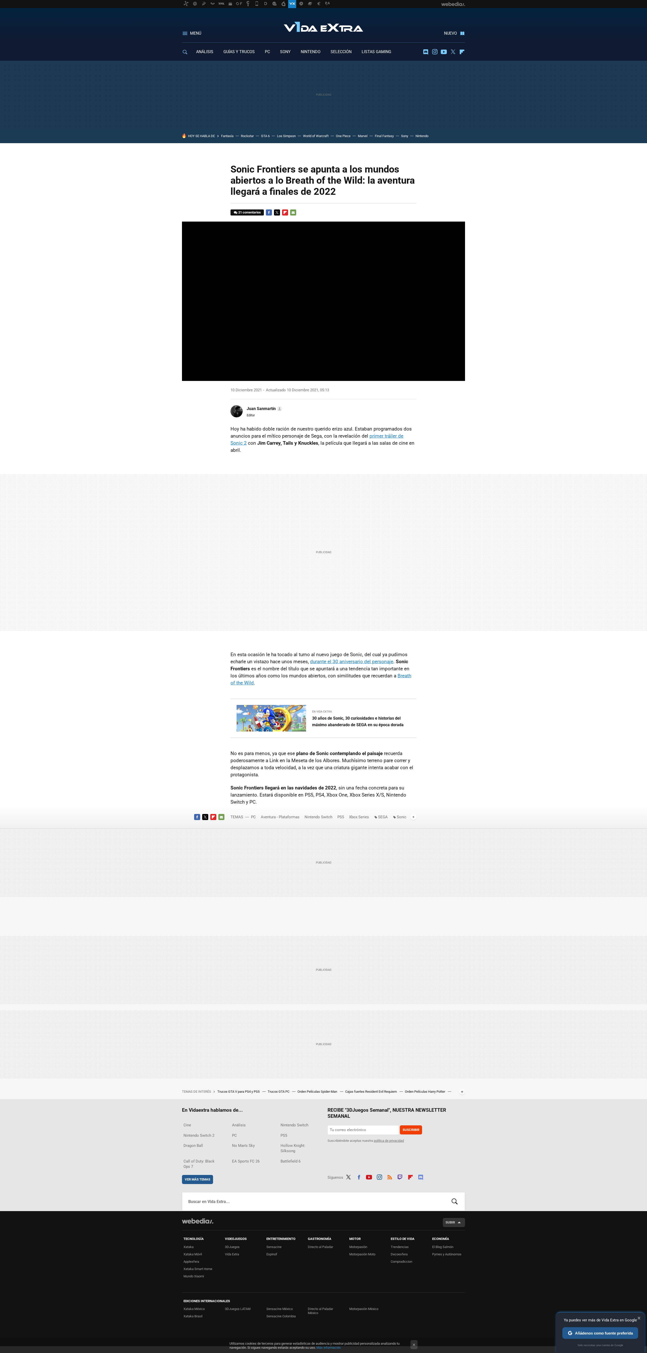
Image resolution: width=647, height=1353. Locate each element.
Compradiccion (401, 1261)
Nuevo (450, 33)
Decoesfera (399, 1254)
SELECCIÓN (341, 51)
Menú (195, 33)
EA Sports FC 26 (246, 1161)
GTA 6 (265, 136)
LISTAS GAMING (376, 51)
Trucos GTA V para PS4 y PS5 (238, 1091)
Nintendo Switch (318, 817)
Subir (450, 1222)
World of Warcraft (316, 136)
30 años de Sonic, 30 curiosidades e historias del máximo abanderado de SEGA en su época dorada (358, 721)
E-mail (293, 212)
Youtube (444, 52)
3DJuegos (232, 1247)
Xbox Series (359, 817)
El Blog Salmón (442, 1247)
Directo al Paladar (320, 1247)
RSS (390, 1176)
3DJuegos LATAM (237, 1309)
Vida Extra (323, 25)
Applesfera (191, 1261)
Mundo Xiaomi (193, 1276)
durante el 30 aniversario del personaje (351, 661)
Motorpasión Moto (362, 1254)
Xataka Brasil (192, 1316)
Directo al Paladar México (320, 1311)
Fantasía (227, 136)
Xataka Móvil (192, 1254)
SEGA (383, 817)
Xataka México (194, 1309)
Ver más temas (197, 1179)
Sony (404, 136)
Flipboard (462, 52)
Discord (426, 52)
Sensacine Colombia (281, 1316)
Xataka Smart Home (197, 1269)
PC (267, 51)
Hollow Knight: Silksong (293, 1148)
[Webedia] (197, 1221)
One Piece (343, 136)
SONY (285, 51)
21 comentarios (249, 212)
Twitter (453, 52)
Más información (328, 1347)
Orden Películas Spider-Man (317, 1091)
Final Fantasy (384, 136)
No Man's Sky (243, 1145)
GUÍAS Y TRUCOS (239, 51)
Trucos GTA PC (279, 1091)
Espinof (271, 1254)
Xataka (188, 1247)
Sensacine (274, 1247)
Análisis (239, 1125)
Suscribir (411, 1130)
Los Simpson (286, 136)
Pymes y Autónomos (446, 1254)
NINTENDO (310, 51)
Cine (187, 1125)
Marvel (362, 136)
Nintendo (421, 136)
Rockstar (247, 136)
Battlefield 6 (291, 1161)
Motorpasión (358, 1247)
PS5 (340, 817)
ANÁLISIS (204, 51)
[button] (263, 408)
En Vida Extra (322, 711)
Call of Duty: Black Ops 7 (199, 1164)
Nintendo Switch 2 (198, 1135)
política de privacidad (389, 1141)
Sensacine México (279, 1309)
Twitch (400, 1176)
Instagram (435, 52)
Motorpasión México (363, 1309)
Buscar (454, 1201)
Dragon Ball (193, 1145)
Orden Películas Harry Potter (425, 1091)
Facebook (269, 212)
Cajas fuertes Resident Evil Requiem (371, 1091)
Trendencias (400, 1247)
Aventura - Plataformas (280, 817)
